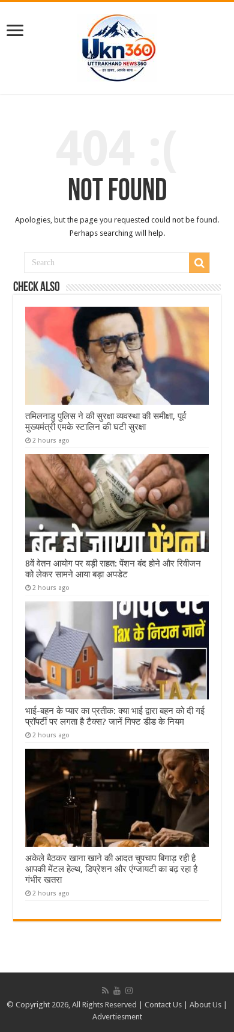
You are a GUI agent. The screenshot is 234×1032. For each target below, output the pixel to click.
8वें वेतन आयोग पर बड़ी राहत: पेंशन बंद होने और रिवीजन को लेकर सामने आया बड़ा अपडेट (113, 569)
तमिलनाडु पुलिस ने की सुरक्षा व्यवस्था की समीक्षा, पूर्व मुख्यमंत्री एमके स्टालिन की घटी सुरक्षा (105, 421)
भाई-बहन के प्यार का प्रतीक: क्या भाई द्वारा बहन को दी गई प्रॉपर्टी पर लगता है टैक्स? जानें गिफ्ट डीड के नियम (115, 716)
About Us (205, 1004)
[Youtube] (117, 990)
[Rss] (105, 990)
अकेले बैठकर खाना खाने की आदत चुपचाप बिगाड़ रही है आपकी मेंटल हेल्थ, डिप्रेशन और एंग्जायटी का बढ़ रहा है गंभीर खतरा (111, 869)
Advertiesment (117, 1016)
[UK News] (117, 45)
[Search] (199, 263)
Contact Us (163, 1004)
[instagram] (129, 990)
